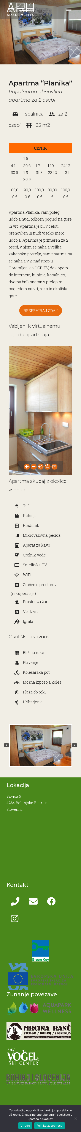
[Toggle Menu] (68, 9)
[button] (6, 745)
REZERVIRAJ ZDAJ (41, 310)
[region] (40, 745)
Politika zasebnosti (50, 1125)
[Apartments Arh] (20, 8)
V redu (25, 1125)
